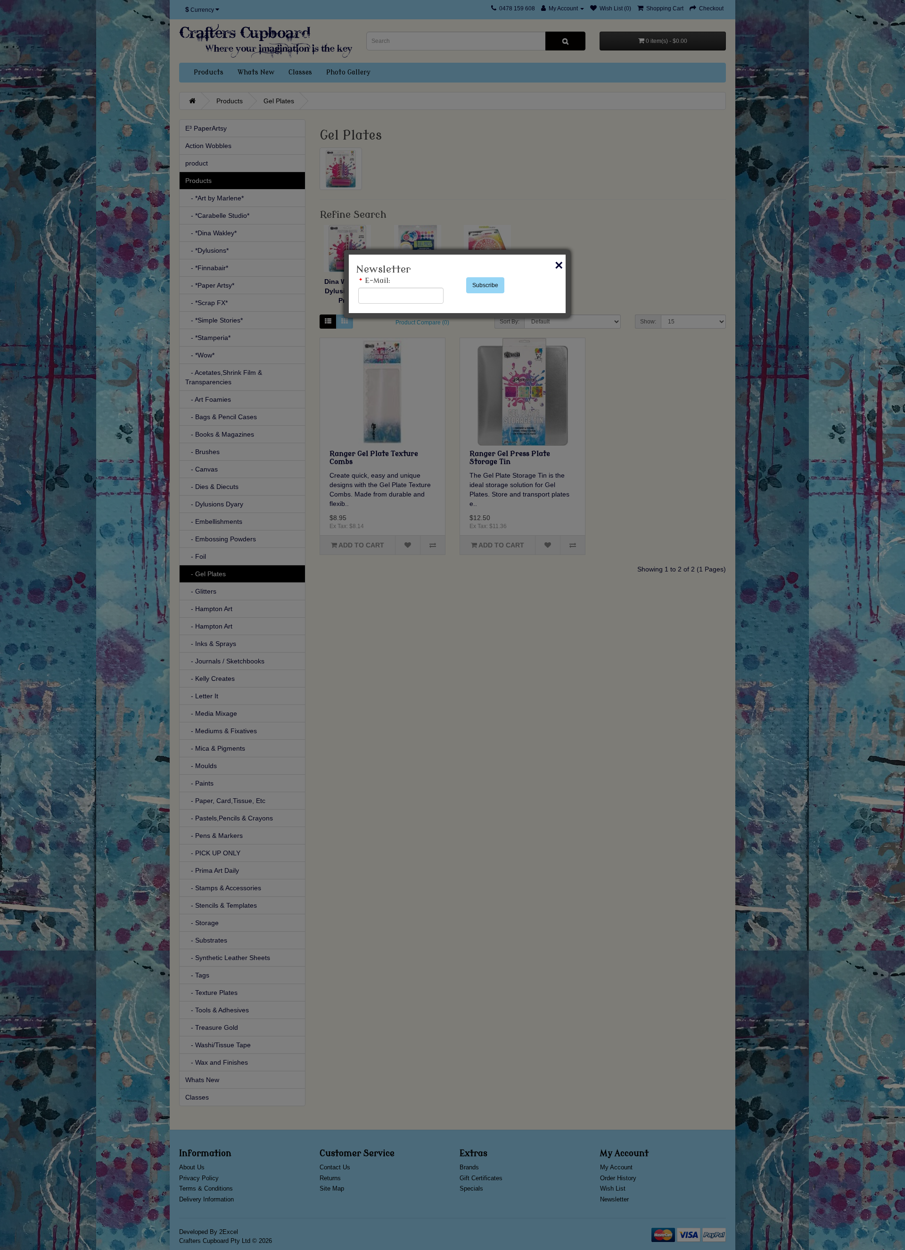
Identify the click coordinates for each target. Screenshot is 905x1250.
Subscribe (485, 285)
